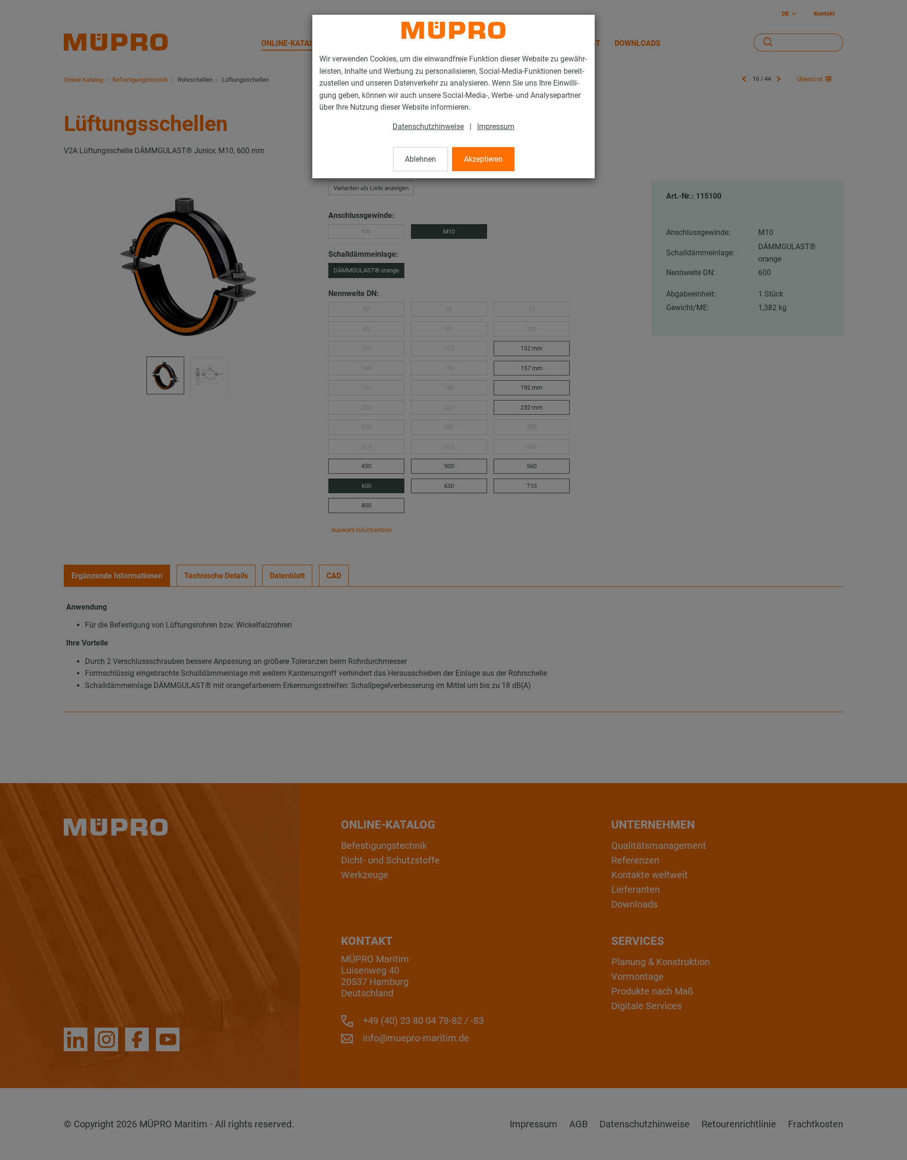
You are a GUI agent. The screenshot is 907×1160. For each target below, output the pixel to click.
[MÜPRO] (453, 30)
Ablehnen (420, 159)
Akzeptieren (483, 159)
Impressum (495, 126)
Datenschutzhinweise (428, 126)
